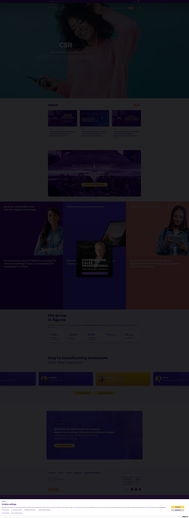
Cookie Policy (162, 507)
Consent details (5, 513)
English (4, 501)
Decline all (177, 510)
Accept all (177, 507)
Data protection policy (17, 513)
